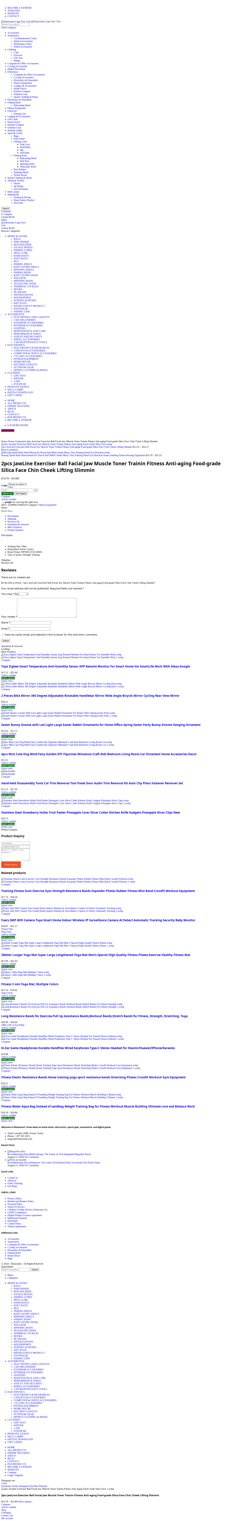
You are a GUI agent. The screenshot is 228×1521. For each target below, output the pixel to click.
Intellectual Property (17, 1218)
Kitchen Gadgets (22, 91)
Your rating (7, 594)
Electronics (12, 71)
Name (5, 622)
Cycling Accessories (17, 66)
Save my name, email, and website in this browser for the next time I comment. (51, 634)
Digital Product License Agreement (24, 1215)
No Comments (32, 1157)
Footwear (12, 111)
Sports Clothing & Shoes (26, 97)
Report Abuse (7, 511)
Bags (16, 136)
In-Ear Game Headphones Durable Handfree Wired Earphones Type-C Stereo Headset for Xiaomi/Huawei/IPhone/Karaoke (88, 1048)
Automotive (13, 35)
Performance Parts (22, 44)
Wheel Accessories (23, 46)
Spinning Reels (21, 172)
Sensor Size (7, 929)
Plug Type (6, 931)
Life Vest (18, 58)
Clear (10, 487)
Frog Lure (25, 144)
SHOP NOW (7, 430)
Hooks (17, 183)
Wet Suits (18, 203)
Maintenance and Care (30, 331)
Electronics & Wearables (26, 80)
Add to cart (7, 493)
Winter (17, 60)
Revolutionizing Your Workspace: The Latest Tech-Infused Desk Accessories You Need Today (53, 1162)
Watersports (13, 194)
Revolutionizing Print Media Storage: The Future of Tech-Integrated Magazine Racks (49, 1154)
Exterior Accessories (29, 322)
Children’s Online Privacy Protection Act (27, 1209)
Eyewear (18, 55)
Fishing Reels (14, 102)
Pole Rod (24, 161)
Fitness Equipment (23, 83)
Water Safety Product (24, 200)
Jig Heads (18, 186)
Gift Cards (12, 119)
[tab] (117, 516)
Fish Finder (19, 138)
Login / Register (15, 1475)
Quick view (7, 681)
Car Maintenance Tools (25, 38)
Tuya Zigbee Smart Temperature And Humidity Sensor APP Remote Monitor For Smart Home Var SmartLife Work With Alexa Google (95, 666)
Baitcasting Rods (28, 158)
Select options (25, 1501)
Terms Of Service (16, 1207)
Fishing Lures (20, 141)
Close (4, 1483)
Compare (11, 1472)
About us (11, 1180)
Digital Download (16, 69)
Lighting (20, 328)
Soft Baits (24, 152)
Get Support (21, 493)
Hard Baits (25, 147)
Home (4, 441)
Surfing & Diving (22, 197)
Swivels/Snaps (21, 189)
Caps (16, 52)
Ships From (7, 993)
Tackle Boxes (20, 175)
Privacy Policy (14, 1198)
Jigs (22, 150)
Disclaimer (12, 1220)
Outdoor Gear (20, 94)
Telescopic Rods (28, 166)
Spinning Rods (27, 164)
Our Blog (12, 1186)
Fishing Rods (20, 155)
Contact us (12, 1177)
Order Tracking (14, 1183)
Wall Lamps (13, 191)
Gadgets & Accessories (25, 85)
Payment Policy (15, 1204)
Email (5, 628)
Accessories (13, 32)
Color (4, 485)
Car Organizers (25, 320)
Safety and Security (28, 336)
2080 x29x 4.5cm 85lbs (12, 1025)
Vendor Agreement (16, 1226)
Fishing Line (20, 113)
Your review (9, 616)
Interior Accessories (23, 41)
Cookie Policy (14, 1223)
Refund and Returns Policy (20, 1201)
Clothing (11, 49)
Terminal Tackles (15, 180)
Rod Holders (20, 169)
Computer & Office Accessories (23, 63)
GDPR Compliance (17, 1212)
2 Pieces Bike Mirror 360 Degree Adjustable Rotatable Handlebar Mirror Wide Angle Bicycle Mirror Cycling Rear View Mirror (90, 696)
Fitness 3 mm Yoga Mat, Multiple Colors (29, 984)
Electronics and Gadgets (31, 317)
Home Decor (20, 88)
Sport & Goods (14, 133)
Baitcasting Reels (22, 105)
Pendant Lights (14, 130)
